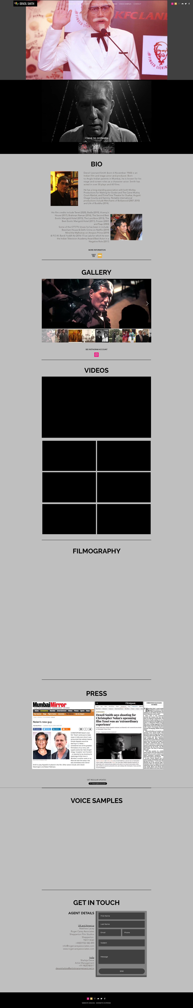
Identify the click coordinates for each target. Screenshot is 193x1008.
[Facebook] (189, 4)
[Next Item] (147, 303)
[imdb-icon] (176, 4)
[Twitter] (186, 4)
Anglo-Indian (93, 178)
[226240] (179, 4)
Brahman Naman (76, 215)
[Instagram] (172, 4)
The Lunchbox (91, 218)
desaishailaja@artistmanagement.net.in (75, 968)
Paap (100, 224)
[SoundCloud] (182, 4)
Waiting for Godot (109, 192)
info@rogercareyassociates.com (78, 945)
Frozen (99, 221)
